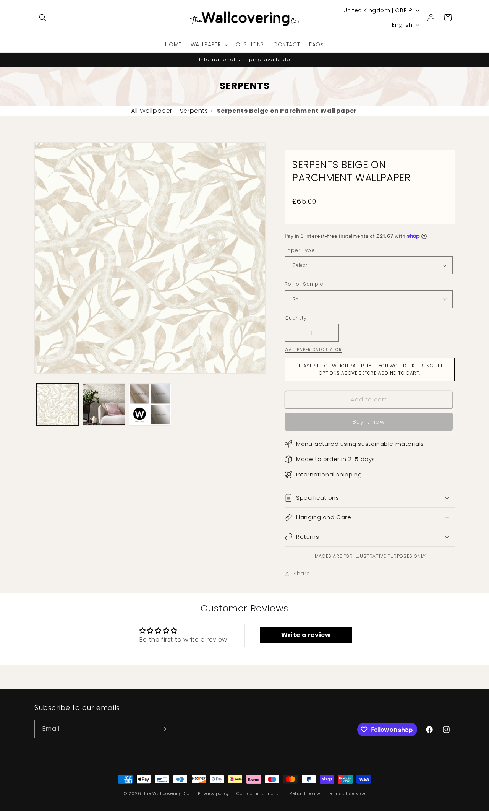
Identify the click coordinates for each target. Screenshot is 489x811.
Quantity (295, 318)
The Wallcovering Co (166, 793)
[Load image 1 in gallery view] (57, 404)
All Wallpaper (151, 110)
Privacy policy (213, 793)
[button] (42, 17)
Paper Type (300, 250)
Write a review (305, 635)
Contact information (259, 793)
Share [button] (301, 573)
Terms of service (346, 793)
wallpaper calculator (313, 350)
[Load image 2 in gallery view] (104, 404)
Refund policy (305, 793)
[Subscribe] (163, 729)
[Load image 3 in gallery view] (150, 404)
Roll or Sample (304, 284)
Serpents (194, 110)
